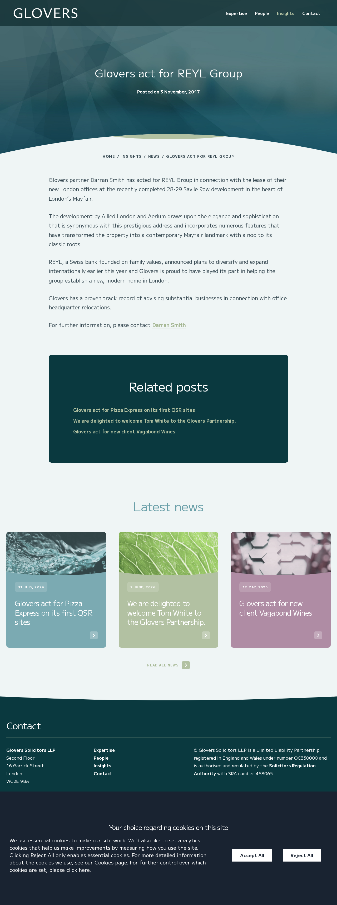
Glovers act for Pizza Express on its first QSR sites (134, 409)
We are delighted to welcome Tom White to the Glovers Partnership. (154, 420)
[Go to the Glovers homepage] (45, 13)
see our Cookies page (101, 862)
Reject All (302, 855)
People (262, 13)
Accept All (252, 855)
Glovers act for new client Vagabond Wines (124, 431)
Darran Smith (169, 325)
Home (109, 156)
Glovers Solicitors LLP (31, 750)
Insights (285, 13)
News (154, 156)
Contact (311, 13)
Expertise (236, 13)
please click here (69, 869)
